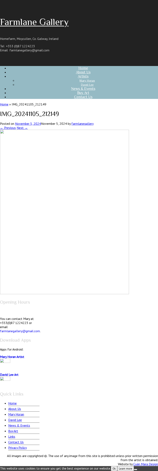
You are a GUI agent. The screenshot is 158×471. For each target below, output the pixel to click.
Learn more (125, 468)
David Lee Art (9, 375)
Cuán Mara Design (145, 464)
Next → (22, 128)
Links (11, 436)
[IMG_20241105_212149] (64, 293)
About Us (14, 409)
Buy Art (13, 431)
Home (4, 104)
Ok (114, 468)
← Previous (8, 128)
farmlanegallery (82, 124)
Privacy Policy (17, 448)
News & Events (19, 425)
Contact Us (83, 97)
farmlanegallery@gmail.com (29, 50)
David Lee (15, 420)
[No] (135, 469)
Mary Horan (16, 414)
